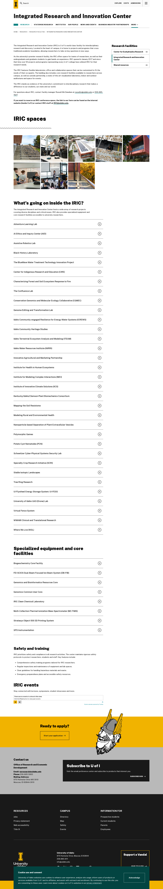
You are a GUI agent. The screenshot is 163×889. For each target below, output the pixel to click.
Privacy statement (22, 821)
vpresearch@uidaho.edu (30, 772)
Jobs (16, 817)
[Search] (21, 3)
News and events (88, 24)
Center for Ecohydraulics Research (128, 52)
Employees (105, 829)
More (134, 24)
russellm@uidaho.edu (83, 92)
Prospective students (110, 817)
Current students (108, 821)
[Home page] (16, 4)
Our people (73, 24)
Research (24, 24)
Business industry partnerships (114, 24)
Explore (118, 3)
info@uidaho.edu (63, 862)
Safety (63, 825)
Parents (104, 825)
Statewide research (43, 24)
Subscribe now (136, 776)
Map (62, 821)
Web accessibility (21, 825)
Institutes (61, 24)
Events (63, 829)
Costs (126, 3)
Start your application (53, 736)
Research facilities (37, 32)
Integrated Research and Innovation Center (129, 58)
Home (16, 32)
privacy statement (94, 883)
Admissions (136, 3)
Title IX (17, 829)
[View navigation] (146, 3)
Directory (64, 817)
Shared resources (121, 65)
